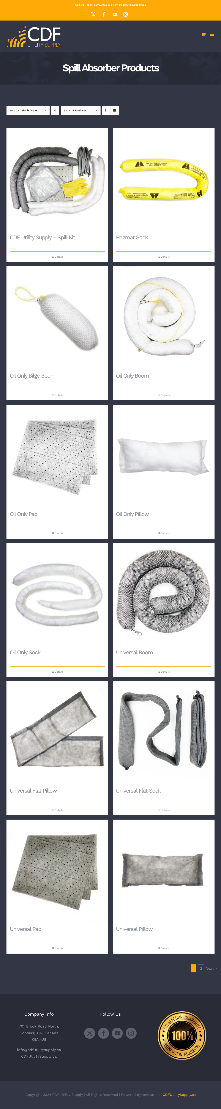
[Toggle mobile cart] (203, 34)
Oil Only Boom (132, 375)
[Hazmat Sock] (164, 179)
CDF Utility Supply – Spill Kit (42, 237)
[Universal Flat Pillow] (57, 732)
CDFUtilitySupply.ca (39, 1056)
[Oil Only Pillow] (164, 456)
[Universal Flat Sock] (164, 732)
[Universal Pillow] (164, 871)
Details (59, 256)
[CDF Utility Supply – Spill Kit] (57, 179)
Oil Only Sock (25, 652)
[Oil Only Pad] (57, 456)
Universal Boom (134, 652)
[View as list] (114, 110)
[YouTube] (117, 1033)
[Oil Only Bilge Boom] (57, 317)
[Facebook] (103, 1033)
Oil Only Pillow (132, 514)
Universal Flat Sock (138, 790)
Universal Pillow (134, 929)
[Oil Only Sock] (57, 594)
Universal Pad (25, 929)
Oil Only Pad (23, 514)
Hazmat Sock (132, 237)
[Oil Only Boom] (164, 317)
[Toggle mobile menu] (212, 34)
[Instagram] (131, 1033)
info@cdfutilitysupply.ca (130, 4)
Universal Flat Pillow (33, 790)
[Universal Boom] (164, 594)
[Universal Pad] (57, 871)
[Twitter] (89, 1033)
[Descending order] (55, 110)
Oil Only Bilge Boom (32, 375)
